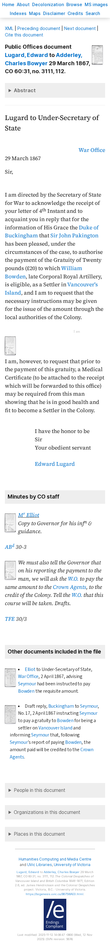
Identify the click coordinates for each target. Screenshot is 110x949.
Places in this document (39, 834)
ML (9, 28)
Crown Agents (69, 587)
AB (9, 547)
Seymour (27, 683)
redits (75, 13)
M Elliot (28, 515)
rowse (74, 4)
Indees (18, 13)
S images (96, 4)
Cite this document (24, 34)
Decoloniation (48, 4)
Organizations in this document (47, 812)
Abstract (25, 90)
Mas (35, 13)
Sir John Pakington (74, 235)
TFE (10, 619)
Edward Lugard (55, 464)
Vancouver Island (55, 728)
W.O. (73, 578)
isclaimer (54, 13)
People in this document (39, 790)
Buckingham (61, 706)
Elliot (30, 669)
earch (93, 13)
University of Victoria (72, 864)
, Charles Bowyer (61, 872)
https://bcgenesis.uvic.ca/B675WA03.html (54, 894)
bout (23, 4)
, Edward (26, 55)
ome (8, 4)
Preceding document (38, 28)
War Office (92, 150)
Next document (80, 28)
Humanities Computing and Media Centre (55, 859)
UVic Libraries (39, 864)
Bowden (26, 691)
